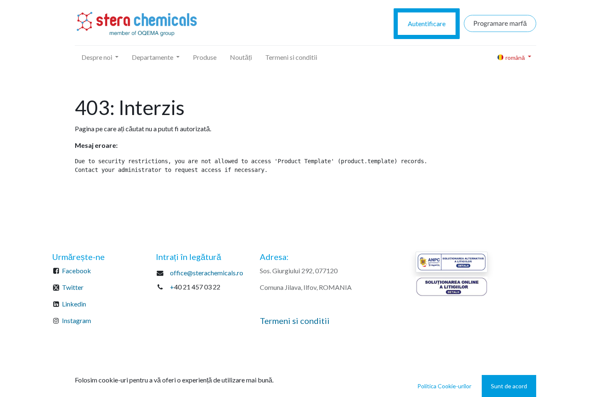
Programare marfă (500, 23)
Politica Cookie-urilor (444, 386)
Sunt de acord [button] (509, 386)
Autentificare (427, 23)
